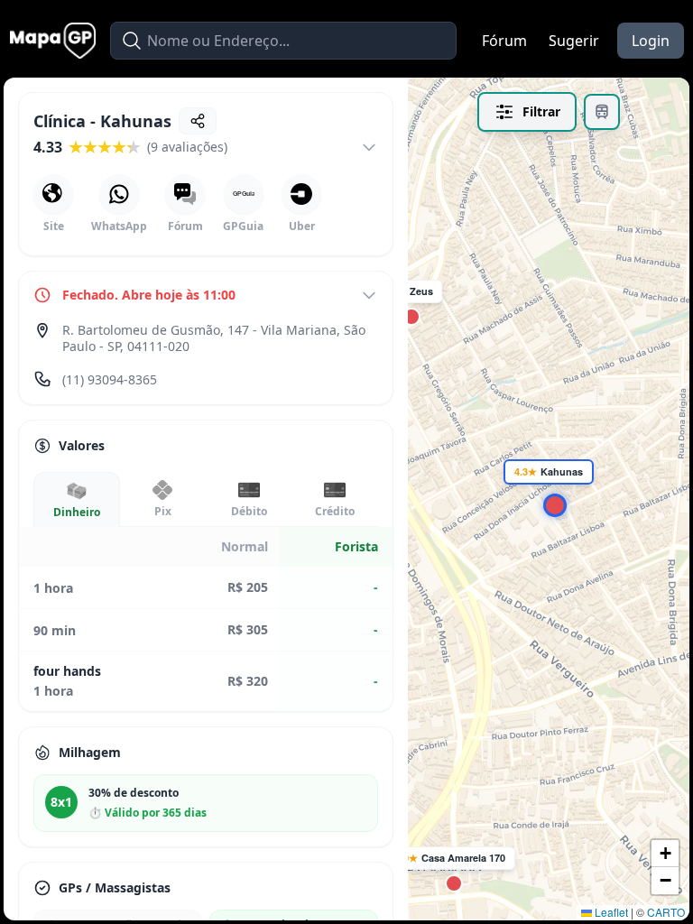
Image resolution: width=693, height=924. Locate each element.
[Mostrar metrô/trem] (602, 112)
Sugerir (574, 41)
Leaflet (610, 911)
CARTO (666, 911)
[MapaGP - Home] (53, 41)
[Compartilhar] (198, 120)
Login (651, 41)
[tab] (76, 499)
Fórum (504, 41)
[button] (450, 879)
